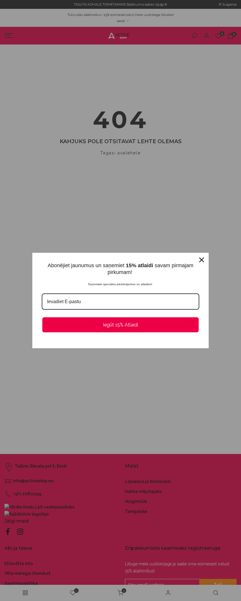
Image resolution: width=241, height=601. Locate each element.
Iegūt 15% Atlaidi (120, 325)
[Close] (202, 260)
